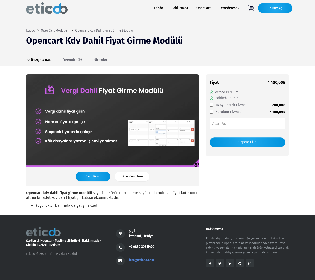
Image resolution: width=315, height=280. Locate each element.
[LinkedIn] (230, 263)
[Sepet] (251, 8)
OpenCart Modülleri (55, 30)
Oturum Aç (275, 8)
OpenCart (203, 8)
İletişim (54, 245)
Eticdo (158, 8)
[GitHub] (240, 263)
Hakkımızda (179, 8)
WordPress (229, 8)
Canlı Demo (93, 176)
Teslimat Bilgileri (67, 241)
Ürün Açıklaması (39, 60)
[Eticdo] (47, 8)
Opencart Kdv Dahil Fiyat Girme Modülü (104, 30)
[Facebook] (210, 263)
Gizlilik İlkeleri (36, 245)
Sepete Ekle (247, 142)
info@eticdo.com (141, 260)
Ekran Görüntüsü (132, 176)
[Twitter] (220, 263)
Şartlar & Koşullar (39, 241)
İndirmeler (99, 60)
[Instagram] (250, 263)
